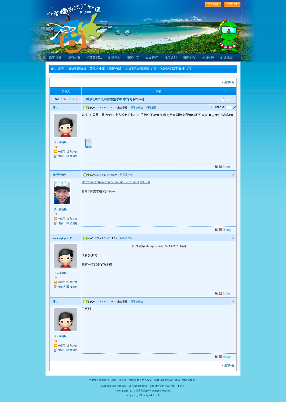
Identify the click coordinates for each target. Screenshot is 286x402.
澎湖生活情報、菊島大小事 (86, 68)
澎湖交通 (208, 57)
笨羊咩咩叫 (59, 174)
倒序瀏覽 (151, 107)
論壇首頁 (74, 57)
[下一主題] (230, 99)
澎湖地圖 (226, 57)
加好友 (73, 151)
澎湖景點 (114, 57)
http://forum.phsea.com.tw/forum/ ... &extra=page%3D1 (116, 182)
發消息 (73, 156)
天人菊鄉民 (60, 142)
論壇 (61, 68)
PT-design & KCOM (150, 395)
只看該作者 (137, 107)
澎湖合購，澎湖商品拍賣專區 (129, 68)
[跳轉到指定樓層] (234, 107)
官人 (55, 107)
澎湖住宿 (133, 57)
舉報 (228, 166)
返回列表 (229, 82)
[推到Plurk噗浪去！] (220, 166)
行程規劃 (170, 57)
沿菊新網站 (94, 57)
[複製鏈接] (138, 99)
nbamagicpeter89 (62, 238)
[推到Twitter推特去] (224, 166)
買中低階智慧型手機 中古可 (172, 68)
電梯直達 (219, 107)
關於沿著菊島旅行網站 (167, 379)
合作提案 (147, 379)
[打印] (223, 99)
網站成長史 (188, 379)
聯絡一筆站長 (119, 379)
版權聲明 (104, 379)
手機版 (92, 379)
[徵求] (89, 99)
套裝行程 (152, 57)
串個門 (61, 151)
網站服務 (134, 379)
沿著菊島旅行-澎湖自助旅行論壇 (52, 68)
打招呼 (61, 156)
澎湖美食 (189, 57)
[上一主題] (226, 99)
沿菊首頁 (55, 57)
